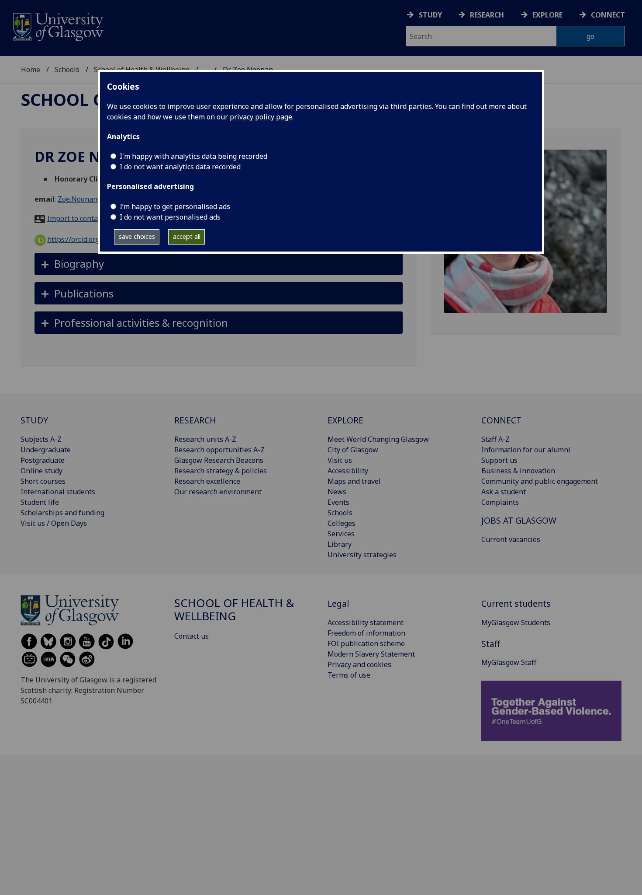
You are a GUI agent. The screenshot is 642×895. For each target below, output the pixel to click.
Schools (67, 69)
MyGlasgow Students (515, 622)
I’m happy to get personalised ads (175, 206)
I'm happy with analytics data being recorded (193, 156)
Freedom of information (366, 633)
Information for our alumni (525, 449)
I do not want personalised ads (170, 217)
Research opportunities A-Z (219, 449)
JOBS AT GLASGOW (518, 520)
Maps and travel (354, 481)
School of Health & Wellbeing (234, 609)
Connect (608, 15)
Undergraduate (46, 449)
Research (487, 15)
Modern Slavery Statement (371, 654)
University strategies (362, 554)
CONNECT (501, 420)
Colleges (342, 523)
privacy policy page (261, 117)
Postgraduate (43, 460)
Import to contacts (77, 218)
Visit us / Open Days (54, 523)
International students (58, 491)
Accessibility (348, 470)
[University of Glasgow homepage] (57, 26)
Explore (547, 15)
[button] (219, 264)
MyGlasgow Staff (508, 662)
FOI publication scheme (366, 643)
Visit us (340, 460)
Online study (41, 470)
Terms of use (349, 675)
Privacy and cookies (359, 664)
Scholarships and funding (62, 512)
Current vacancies (510, 539)
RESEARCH (195, 420)
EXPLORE (345, 420)
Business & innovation (518, 470)
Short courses (43, 481)
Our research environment (218, 491)
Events (338, 502)
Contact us (191, 636)
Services (341, 533)
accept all (186, 236)
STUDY (34, 420)
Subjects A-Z (41, 439)
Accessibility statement (366, 622)
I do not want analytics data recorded (180, 166)
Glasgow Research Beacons (218, 460)
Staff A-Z (495, 439)
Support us (499, 460)
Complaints (500, 502)
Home (30, 69)
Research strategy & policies (220, 470)
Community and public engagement (539, 481)
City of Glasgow (353, 449)
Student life (40, 502)
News (337, 491)
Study (430, 15)
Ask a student (503, 491)
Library (340, 544)
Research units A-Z (205, 439)
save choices (137, 236)
